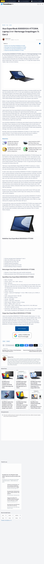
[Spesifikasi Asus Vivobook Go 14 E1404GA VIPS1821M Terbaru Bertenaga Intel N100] (7, 378)
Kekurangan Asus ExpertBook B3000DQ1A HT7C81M (15, 47)
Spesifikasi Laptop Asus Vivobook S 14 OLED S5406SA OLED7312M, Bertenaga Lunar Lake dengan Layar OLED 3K (7, 405)
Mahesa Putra (10, 357)
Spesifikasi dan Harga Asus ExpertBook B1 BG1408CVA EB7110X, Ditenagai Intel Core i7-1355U (21, 384)
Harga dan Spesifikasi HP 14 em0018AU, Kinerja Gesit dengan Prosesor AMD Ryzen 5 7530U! (13, 499)
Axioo (10, 518)
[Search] (40, 4)
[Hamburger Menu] (42, 4)
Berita (17, 518)
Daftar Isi (6, 43)
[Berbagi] (40, 345)
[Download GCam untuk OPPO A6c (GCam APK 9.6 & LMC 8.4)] (4, 507)
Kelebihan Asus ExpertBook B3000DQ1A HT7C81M (14, 45)
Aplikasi (16, 515)
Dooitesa (7, 555)
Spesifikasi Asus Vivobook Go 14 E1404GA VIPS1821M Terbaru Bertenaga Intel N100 (7, 384)
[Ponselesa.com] (7, 4)
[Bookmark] (3, 345)
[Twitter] (36, 345)
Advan (10, 515)
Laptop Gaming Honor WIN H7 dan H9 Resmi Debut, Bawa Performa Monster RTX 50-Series (35, 143)
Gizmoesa (8, 552)
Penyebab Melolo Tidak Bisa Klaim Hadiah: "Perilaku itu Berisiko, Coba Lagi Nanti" (13, 492)
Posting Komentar (10, 345)
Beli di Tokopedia (22, 328)
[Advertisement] (22, 15)
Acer (3, 515)
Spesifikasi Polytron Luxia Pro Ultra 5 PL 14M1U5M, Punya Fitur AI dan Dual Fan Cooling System (14, 149)
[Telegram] (22, 345)
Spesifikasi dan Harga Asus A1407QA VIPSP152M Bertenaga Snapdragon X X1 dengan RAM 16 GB (36, 384)
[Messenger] (26, 345)
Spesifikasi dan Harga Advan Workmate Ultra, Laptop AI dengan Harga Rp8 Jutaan (13, 143)
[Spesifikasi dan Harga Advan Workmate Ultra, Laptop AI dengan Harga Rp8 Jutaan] (4, 144)
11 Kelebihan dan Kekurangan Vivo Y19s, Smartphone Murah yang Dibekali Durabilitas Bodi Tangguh (13, 486)
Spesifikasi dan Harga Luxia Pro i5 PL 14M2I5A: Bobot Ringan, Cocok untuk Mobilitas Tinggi (35, 149)
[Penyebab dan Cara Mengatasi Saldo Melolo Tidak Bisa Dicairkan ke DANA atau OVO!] (11, 473)
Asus (4, 341)
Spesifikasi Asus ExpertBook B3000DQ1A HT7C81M (15, 48)
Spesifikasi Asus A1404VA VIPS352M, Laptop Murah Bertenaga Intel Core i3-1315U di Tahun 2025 (36, 405)
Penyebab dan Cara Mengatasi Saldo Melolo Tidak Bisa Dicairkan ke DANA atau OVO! (11, 476)
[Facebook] (31, 345)
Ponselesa (36, 559)
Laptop (8, 341)
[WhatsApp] (17, 345)
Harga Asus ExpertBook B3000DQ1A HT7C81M (14, 50)
